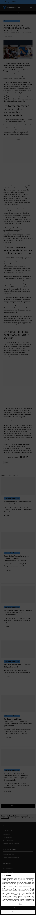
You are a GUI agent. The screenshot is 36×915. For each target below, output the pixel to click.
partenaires (10, 878)
